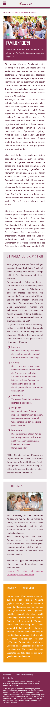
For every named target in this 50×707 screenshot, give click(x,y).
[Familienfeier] (25, 28)
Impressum (7, 675)
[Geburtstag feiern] (25, 501)
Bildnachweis (8, 678)
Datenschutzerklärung (24, 675)
